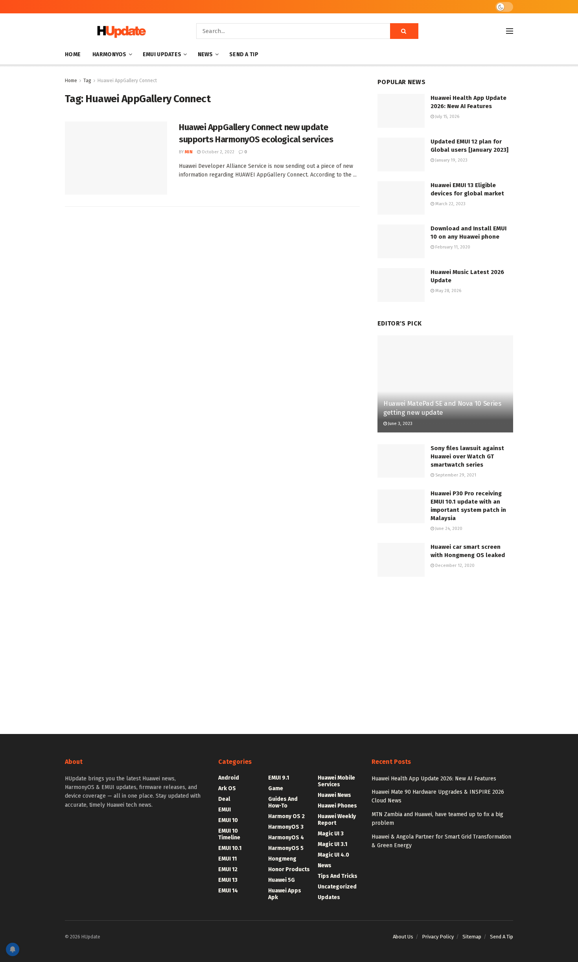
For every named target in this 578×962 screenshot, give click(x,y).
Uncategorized (337, 886)
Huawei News (334, 795)
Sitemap (471, 937)
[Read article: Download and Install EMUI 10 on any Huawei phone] (401, 241)
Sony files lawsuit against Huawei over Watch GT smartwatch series (467, 456)
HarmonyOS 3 (286, 827)
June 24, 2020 (448, 528)
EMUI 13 (227, 880)
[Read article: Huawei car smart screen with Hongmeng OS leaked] (401, 560)
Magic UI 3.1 (332, 844)
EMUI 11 (227, 858)
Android (228, 777)
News (205, 54)
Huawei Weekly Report (337, 819)
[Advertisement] (445, 647)
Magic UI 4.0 (333, 855)
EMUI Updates (162, 54)
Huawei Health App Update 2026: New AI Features (434, 778)
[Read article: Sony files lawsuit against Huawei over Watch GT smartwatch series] (401, 461)
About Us (403, 937)
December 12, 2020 (454, 565)
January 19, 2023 (451, 160)
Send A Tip (243, 54)
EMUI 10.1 (229, 848)
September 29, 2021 (455, 475)
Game (275, 788)
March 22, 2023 (450, 203)
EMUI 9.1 (278, 777)
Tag (87, 80)
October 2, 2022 (217, 152)
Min (189, 152)
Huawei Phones (337, 805)
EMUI (224, 809)
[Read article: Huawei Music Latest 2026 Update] (401, 285)
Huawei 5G (281, 880)
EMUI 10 (228, 820)
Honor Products (289, 869)
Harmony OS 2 (286, 816)
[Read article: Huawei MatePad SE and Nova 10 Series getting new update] (445, 383)
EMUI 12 (227, 869)
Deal (224, 799)
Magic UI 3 (331, 833)
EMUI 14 (228, 890)
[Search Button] (404, 31)
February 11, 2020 (452, 247)
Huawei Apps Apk (284, 894)
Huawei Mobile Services (336, 781)
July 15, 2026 (446, 116)
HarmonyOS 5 (286, 848)
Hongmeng (282, 858)
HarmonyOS (109, 54)
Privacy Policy (438, 937)
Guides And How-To (283, 802)
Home (73, 54)
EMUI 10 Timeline (229, 834)
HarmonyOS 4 (286, 837)
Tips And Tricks (337, 876)
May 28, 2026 (447, 290)
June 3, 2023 (399, 423)
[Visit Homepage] (119, 31)
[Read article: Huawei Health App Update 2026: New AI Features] (401, 111)
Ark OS (227, 788)
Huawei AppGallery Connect (127, 80)
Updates (329, 897)
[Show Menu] (509, 31)
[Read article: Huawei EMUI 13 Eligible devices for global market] (401, 198)
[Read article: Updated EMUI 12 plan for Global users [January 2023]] (401, 154)
